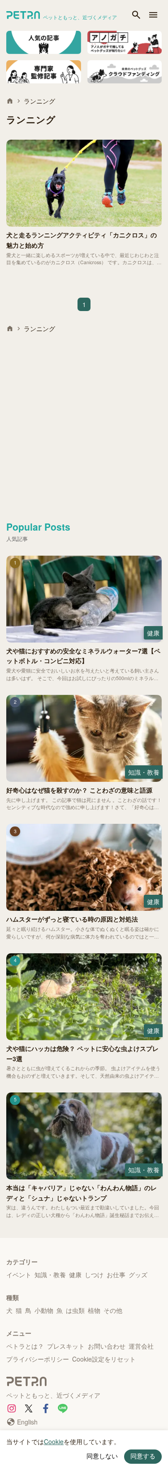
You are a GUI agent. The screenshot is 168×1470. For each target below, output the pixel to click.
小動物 (43, 1310)
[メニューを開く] (153, 15)
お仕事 (116, 1274)
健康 (75, 1274)
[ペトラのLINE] (62, 1408)
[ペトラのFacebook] (45, 1408)
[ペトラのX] (28, 1408)
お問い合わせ (106, 1345)
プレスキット (66, 1345)
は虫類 (75, 1310)
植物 (94, 1310)
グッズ (138, 1274)
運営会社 (141, 1345)
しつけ (94, 1274)
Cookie (54, 1441)
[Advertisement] (84, 423)
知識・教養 (50, 1274)
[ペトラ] (84, 1382)
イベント (18, 1274)
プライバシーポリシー (37, 1358)
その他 (112, 1310)
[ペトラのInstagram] (11, 1408)
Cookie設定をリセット (104, 1358)
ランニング (39, 100)
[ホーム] (9, 100)
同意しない (102, 1456)
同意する (142, 1456)
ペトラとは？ (25, 1345)
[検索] (136, 15)
